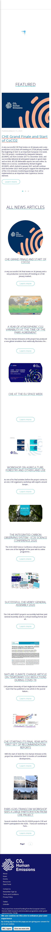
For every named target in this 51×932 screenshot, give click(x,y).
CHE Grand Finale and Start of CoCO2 (25, 138)
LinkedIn (6, 904)
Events (5, 879)
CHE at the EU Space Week (26, 394)
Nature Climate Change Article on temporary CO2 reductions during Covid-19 (25, 677)
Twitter (5, 902)
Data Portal (7, 884)
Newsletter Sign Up (10, 892)
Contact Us (7, 889)
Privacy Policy (8, 897)
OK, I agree (6, 929)
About (5, 873)
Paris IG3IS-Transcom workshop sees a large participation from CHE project (25, 812)
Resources (7, 882)
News (5, 876)
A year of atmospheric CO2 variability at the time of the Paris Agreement (25, 329)
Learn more (11, 181)
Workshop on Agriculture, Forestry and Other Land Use (25, 469)
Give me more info (21, 929)
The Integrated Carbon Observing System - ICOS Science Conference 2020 (25, 537)
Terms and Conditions (11, 894)
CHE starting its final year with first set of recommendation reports (25, 744)
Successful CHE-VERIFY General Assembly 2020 (25, 604)
